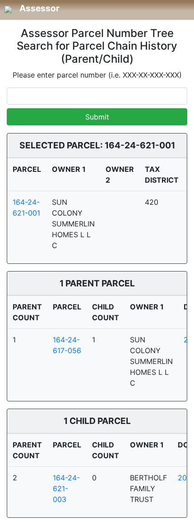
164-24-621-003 (66, 488)
